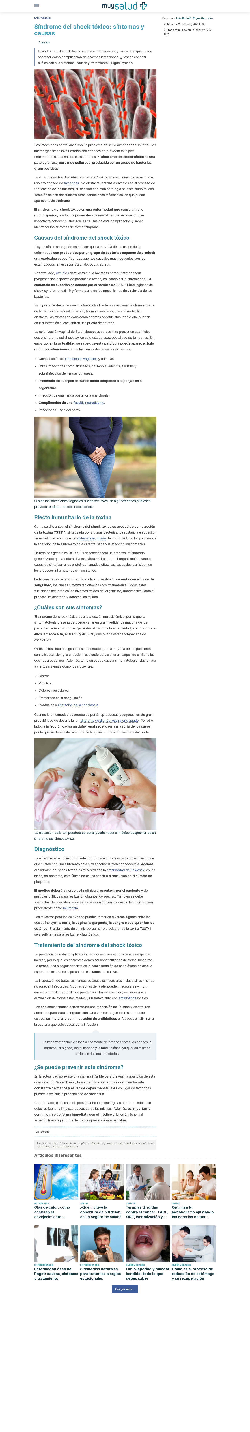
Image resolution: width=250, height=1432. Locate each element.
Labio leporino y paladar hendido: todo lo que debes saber (147, 1274)
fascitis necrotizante (89, 403)
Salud (84, 1203)
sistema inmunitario (91, 538)
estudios (62, 273)
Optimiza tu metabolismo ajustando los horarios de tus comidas (193, 1212)
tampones (71, 183)
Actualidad (41, 1203)
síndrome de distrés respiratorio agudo (109, 720)
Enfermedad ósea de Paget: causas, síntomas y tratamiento (56, 1274)
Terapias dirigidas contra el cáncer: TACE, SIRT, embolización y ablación (147, 1212)
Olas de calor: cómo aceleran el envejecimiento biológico (52, 1212)
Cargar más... (125, 1289)
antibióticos (127, 998)
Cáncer (131, 1203)
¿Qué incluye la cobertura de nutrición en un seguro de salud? (101, 1212)
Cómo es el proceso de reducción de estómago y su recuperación (193, 1274)
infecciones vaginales (81, 359)
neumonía (70, 908)
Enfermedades (42, 17)
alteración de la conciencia (78, 705)
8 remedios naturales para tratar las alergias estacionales (100, 1274)
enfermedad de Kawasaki (126, 870)
